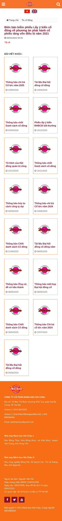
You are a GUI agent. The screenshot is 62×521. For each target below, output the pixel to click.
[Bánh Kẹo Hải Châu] (7, 499)
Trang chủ (13, 20)
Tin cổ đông (27, 20)
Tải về (7, 42)
